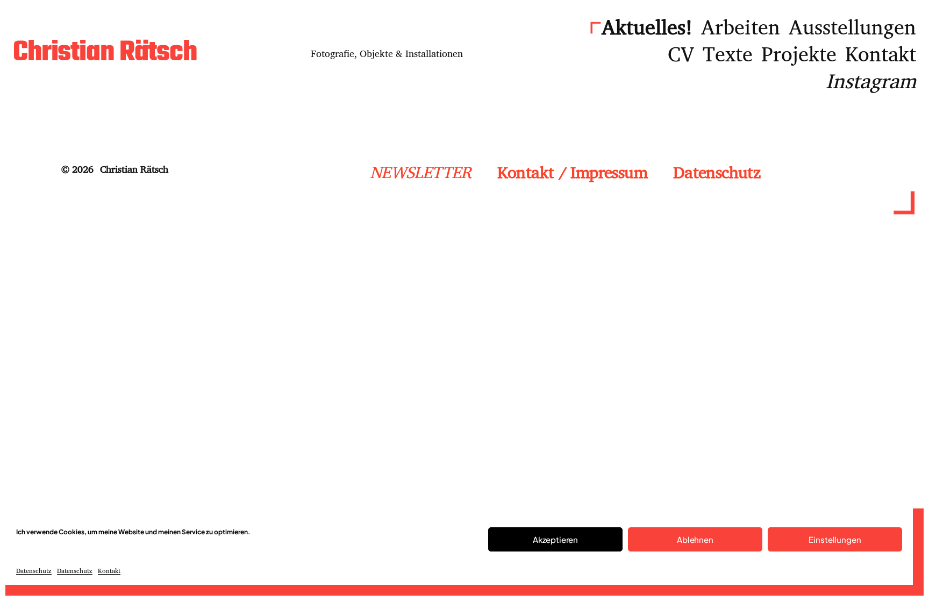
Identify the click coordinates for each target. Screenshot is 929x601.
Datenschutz (34, 570)
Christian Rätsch (105, 53)
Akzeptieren (555, 539)
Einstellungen (835, 539)
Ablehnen (695, 539)
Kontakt (109, 570)
